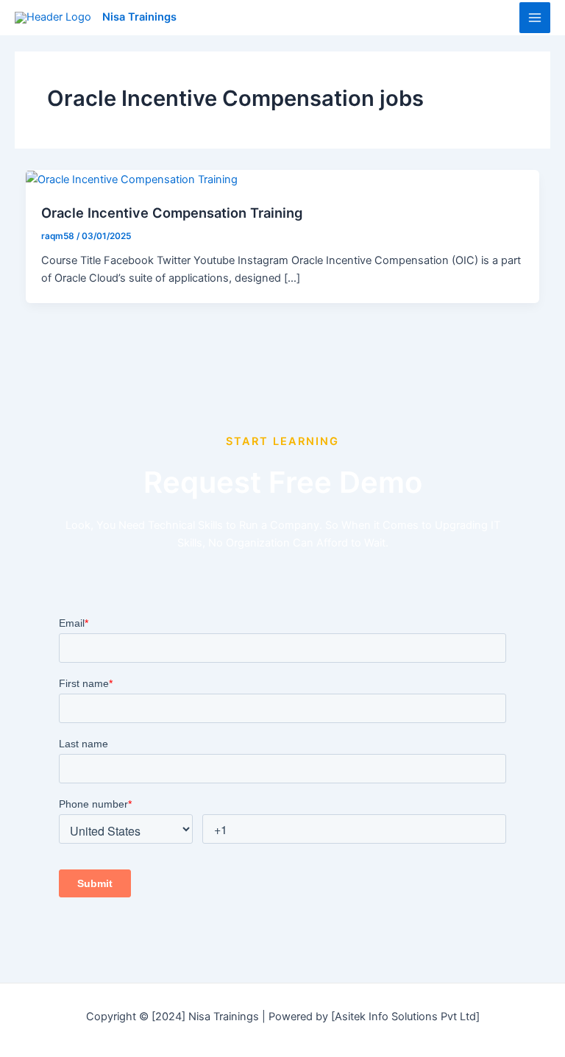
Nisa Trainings (139, 17)
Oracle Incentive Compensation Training (171, 212)
